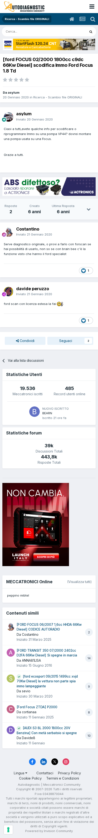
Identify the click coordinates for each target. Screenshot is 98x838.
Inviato (34, 119)
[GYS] (49, 44)
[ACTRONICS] (49, 186)
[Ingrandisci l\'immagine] (60, 304)
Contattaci (44, 773)
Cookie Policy (30, 778)
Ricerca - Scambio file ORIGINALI (57, 97)
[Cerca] (91, 31)
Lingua (19, 773)
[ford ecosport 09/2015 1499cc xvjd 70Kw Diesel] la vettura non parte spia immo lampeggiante (47, 681)
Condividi (26, 341)
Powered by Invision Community (49, 831)
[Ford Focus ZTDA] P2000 (37, 707)
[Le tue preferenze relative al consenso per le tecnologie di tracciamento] (8, 829)
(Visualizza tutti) (79, 582)
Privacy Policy (69, 773)
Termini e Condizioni (62, 778)
